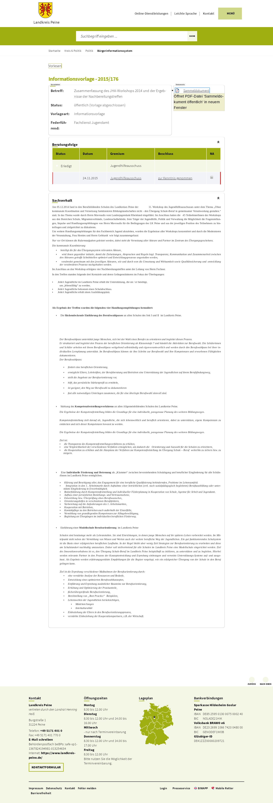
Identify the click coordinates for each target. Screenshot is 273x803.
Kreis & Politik (72, 51)
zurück (252, 684)
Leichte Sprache (185, 13)
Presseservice (181, 788)
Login (163, 788)
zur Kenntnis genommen (175, 178)
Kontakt (208, 13)
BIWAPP (203, 788)
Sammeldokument (196, 90)
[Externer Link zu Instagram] (238, 788)
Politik (89, 51)
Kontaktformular (46, 767)
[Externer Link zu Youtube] (242, 788)
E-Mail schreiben (41, 739)
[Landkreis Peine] (54, 738)
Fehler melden (87, 788)
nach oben (265, 684)
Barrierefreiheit (41, 793)
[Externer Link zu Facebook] (235, 788)
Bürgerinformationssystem (114, 51)
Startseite (55, 51)
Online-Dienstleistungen (151, 13)
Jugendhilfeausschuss (125, 178)
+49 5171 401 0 (51, 731)
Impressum (36, 788)
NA (211, 177)
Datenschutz (54, 788)
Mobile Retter (224, 788)
